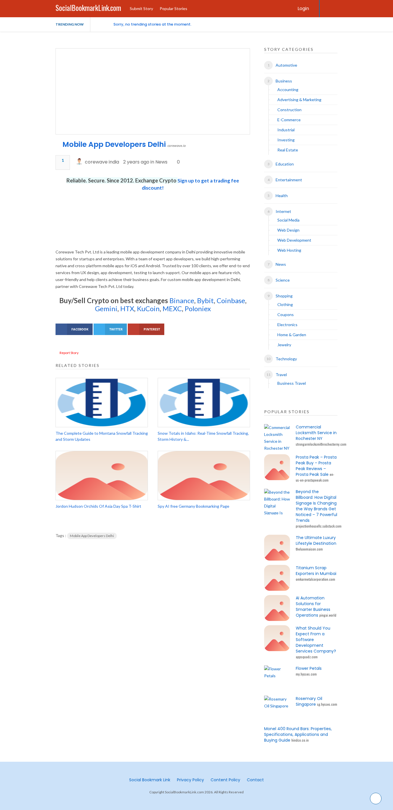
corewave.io (176, 145)
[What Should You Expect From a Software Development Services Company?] (277, 638)
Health (282, 195)
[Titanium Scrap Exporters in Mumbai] (277, 578)
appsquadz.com (307, 656)
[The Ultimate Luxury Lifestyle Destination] (277, 548)
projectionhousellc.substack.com (319, 526)
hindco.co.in (300, 740)
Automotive (286, 65)
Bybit (205, 300)
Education (285, 163)
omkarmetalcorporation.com (315, 579)
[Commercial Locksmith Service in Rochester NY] (277, 437)
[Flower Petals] (277, 678)
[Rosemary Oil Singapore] (277, 709)
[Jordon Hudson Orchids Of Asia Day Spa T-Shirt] (102, 475)
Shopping (284, 295)
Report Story (69, 353)
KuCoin (148, 308)
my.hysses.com (306, 674)
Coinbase (231, 300)
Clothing (285, 304)
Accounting (287, 89)
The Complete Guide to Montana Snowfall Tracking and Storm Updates (102, 436)
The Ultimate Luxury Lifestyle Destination (316, 540)
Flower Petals (309, 668)
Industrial (286, 129)
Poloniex (198, 308)
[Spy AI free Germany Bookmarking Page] (204, 475)
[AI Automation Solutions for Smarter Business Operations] (277, 608)
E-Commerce (289, 119)
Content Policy (225, 780)
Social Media (288, 220)
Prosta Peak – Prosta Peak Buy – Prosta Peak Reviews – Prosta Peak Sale (316, 465)
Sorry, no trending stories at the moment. (152, 24)
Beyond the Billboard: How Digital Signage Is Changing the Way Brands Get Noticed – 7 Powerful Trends (316, 506)
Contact (255, 780)
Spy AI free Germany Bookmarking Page (193, 506)
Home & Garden (291, 334)
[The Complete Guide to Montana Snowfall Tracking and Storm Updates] (102, 402)
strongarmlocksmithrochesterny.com (321, 444)
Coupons (285, 314)
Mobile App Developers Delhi (114, 144)
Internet (283, 211)
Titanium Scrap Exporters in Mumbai (316, 570)
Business (284, 80)
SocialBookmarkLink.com (88, 7)
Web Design (288, 230)
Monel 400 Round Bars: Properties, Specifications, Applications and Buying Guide (298, 734)
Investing (286, 139)
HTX (127, 308)
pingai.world (327, 615)
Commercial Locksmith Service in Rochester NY (316, 432)
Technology (286, 358)
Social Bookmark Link (149, 780)
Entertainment (289, 179)
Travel (281, 374)
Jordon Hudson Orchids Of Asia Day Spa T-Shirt (98, 506)
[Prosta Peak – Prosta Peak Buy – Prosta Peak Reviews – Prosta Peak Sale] (277, 467)
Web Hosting (289, 250)
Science (283, 280)
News (161, 162)
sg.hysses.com (327, 704)
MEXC (172, 308)
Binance (181, 300)
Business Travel (291, 383)
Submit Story (141, 8)
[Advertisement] (153, 227)
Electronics (287, 324)
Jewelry (284, 344)
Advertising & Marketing (299, 99)
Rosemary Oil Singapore (309, 701)
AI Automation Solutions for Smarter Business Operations (313, 606)
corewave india (102, 162)
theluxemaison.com (309, 549)
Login (303, 8)
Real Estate (287, 149)
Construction (289, 109)
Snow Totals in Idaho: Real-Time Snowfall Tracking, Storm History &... (203, 436)
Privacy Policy (190, 780)
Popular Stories (173, 8)
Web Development (294, 240)
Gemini (106, 308)
